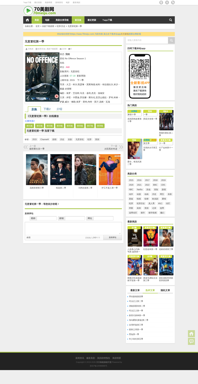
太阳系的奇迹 (110, 149)
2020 (131, 185)
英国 (146, 208)
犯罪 (131, 203)
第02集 (40, 126)
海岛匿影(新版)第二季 (138, 320)
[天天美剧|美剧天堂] (41, 7)
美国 (139, 208)
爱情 (164, 199)
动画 (146, 194)
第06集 (80, 126)
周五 (162, 194)
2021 (139, 185)
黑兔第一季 (134, 334)
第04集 (60, 126)
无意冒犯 (80, 139)
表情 (28, 237)
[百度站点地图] (167, 2)
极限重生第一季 (37, 149)
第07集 (90, 126)
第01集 (29, 126)
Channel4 (44, 139)
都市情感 (152, 213)
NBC (131, 189)
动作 (131, 194)
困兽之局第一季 (136, 329)
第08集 (100, 126)
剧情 (164, 189)
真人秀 (151, 203)
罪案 (131, 208)
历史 (154, 194)
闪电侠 (30, 49)
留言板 (78, 20)
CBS (163, 185)
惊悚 (146, 199)
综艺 (168, 203)
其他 (148, 189)
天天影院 (125, 34)
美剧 (37, 20)
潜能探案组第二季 (137, 306)
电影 (68, 2)
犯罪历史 (141, 203)
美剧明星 (48, 2)
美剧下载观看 (48, 26)
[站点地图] (161, 2)
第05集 (70, 126)
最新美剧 (76, 2)
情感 (139, 199)
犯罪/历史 (61, 26)
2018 (155, 180)
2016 (139, 180)
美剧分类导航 (62, 20)
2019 (163, 180)
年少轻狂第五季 (136, 339)
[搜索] (170, 20)
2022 (147, 185)
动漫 (139, 194)
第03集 (50, 126)
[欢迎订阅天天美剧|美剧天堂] (173, 2)
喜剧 (170, 194)
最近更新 (38, 2)
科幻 (160, 203)
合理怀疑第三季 (136, 325)
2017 (147, 180)
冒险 (156, 189)
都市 (143, 213)
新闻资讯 (59, 2)
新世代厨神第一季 (137, 315)
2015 (131, 180)
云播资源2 (30, 121)
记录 (154, 208)
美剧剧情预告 (103, 358)
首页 (27, 20)
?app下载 (27, 2)
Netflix (140, 189)
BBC (155, 185)
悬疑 (131, 199)
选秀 (162, 208)
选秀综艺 (133, 213)
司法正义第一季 (136, 310)
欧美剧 (155, 199)
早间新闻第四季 (136, 296)
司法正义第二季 (136, 301)
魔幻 (162, 213)
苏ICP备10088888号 (98, 366)
